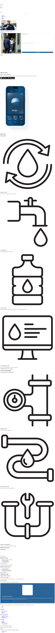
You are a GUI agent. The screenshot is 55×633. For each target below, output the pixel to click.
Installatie (2, 3)
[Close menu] (0, 12)
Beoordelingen (4, 612)
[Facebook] (2, 606)
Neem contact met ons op (3, 563)
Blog (2, 17)
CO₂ (11, 3)
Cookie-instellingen (4, 631)
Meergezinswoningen (4, 617)
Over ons (3, 620)
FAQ (2, 19)
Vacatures (3, 622)
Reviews (15, 3)
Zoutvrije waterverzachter (5, 616)
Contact (3, 621)
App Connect (7, 3)
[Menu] (1, 7)
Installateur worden (2, 32)
